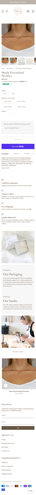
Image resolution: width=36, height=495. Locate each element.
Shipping (16, 153)
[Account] (28, 11)
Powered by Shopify (17, 481)
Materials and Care (8, 443)
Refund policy (6, 470)
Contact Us (5, 451)
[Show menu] (3, 11)
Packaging (27, 153)
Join (18, 428)
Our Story (5, 447)
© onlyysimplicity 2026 (6, 481)
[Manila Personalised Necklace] (5, 61)
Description (5, 153)
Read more (5, 168)
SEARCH (5, 462)
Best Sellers (10, 68)
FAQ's (4, 440)
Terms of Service (7, 466)
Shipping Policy (7, 474)
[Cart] (33, 11)
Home (3, 68)
